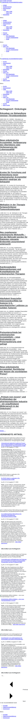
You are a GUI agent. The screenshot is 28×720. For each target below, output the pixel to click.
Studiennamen (7, 7)
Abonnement (7, 8)
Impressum (6, 709)
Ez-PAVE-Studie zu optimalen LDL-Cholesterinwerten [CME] (10, 479)
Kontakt (5, 705)
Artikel (5, 5)
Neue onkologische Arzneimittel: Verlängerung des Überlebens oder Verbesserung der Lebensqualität (13, 145)
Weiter (3, 431)
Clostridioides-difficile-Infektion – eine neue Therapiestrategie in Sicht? (12, 600)
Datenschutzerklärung (9, 707)
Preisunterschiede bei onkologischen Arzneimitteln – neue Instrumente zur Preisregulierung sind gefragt (10, 338)
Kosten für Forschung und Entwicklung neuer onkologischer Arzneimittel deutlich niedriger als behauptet (13, 177)
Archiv (5, 61)
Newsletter (6, 14)
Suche (5, 79)
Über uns (5, 34)
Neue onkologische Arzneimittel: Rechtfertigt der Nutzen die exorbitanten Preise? (13, 370)
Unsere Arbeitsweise (12, 37)
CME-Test (9, 13)
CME (4, 10)
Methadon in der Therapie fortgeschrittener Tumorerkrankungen (12, 207)
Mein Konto (6, 80)
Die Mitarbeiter (10, 36)
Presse (5, 33)
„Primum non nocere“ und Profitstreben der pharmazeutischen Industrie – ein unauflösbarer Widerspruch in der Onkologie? (13, 403)
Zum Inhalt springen (6, 0)
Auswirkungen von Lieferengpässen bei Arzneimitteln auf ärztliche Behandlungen (12, 638)
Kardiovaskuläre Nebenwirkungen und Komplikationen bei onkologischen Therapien (12, 270)
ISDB (7, 39)
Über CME (9, 11)
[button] (14, 17)
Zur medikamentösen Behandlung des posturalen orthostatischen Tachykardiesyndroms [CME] (11, 515)
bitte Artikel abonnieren (19, 624)
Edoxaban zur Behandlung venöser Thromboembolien (13, 114)
